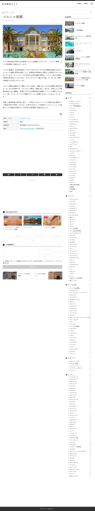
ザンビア (80, 235)
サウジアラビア (80, 137)
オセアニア (79, 358)
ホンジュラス (80, 349)
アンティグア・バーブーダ (80, 292)
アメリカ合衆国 (80, 288)
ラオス (80, 180)
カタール (80, 130)
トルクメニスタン (80, 151)
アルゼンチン (80, 290)
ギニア (80, 224)
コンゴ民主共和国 (80, 231)
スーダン (80, 240)
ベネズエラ (80, 342)
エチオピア (80, 208)
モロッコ (80, 271)
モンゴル (80, 175)
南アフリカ (80, 280)
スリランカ (80, 144)
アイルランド (80, 379)
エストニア (80, 395)
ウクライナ (80, 393)
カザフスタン (80, 128)
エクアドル (80, 297)
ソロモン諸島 (80, 363)
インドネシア (80, 119)
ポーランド (80, 455)
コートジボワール (80, 233)
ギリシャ (80, 404)
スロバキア (80, 420)
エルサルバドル (80, 299)
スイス (80, 413)
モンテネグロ (80, 462)
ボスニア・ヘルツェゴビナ (80, 451)
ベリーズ (80, 344)
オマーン (80, 126)
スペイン (80, 417)
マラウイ (80, 267)
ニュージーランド (80, 365)
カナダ (80, 301)
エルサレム (80, 124)
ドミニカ (80, 324)
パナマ (80, 335)
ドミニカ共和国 (80, 326)
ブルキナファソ (80, 257)
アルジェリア (80, 199)
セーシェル (80, 244)
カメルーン (80, 212)
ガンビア (80, 219)
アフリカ (79, 196)
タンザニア (80, 246)
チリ (80, 322)
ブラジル (80, 340)
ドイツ (80, 431)
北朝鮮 (80, 187)
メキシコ (80, 353)
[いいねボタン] (60, 114)
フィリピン (80, 166)
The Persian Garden (27, 128)
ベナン (80, 260)
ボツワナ (80, 262)
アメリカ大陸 (79, 285)
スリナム (80, 315)
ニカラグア (80, 328)
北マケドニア (80, 476)
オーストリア (80, 399)
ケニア (80, 226)
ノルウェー (80, 433)
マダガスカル (80, 264)
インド (80, 117)
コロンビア (80, 310)
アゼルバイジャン (80, 101)
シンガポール (80, 142)
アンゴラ (80, 201)
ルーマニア (80, 471)
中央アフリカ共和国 (80, 278)
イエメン (80, 108)
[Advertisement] (32, 151)
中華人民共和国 (80, 184)
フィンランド (80, 440)
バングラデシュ (80, 157)
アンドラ (80, 386)
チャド (80, 249)
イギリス (80, 388)
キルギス (80, 135)
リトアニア (80, 467)
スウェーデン (80, 415)
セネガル (80, 242)
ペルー (80, 346)
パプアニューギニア (80, 368)
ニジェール (80, 255)
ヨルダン (80, 178)
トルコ (80, 153)
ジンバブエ (80, 237)
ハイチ (80, 331)
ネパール (80, 155)
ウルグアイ (80, 295)
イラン (12, 12)
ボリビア (80, 351)
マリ (80, 269)
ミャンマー (80, 173)
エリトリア (80, 210)
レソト (80, 276)
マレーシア (80, 171)
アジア (6, 12)
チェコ (80, 426)
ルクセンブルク (80, 469)
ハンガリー (80, 435)
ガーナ (80, 222)
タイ (80, 146)
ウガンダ (80, 204)
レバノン (80, 182)
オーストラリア (80, 361)
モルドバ (80, 460)
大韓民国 (80, 189)
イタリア (80, 390)
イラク (80, 112)
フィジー (80, 370)
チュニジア (80, 251)
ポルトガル (80, 453)
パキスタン (80, 162)
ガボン (80, 217)
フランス (80, 442)
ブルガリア (80, 444)
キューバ (80, 304)
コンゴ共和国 (80, 228)
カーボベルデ (80, 215)
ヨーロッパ (79, 375)
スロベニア (80, 422)
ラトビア (80, 465)
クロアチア (80, 406)
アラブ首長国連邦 (80, 106)
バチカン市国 (80, 438)
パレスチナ (80, 164)
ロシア (80, 473)
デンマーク (80, 428)
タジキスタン (80, 148)
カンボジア (80, 133)
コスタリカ (80, 308)
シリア (80, 139)
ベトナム (80, 169)
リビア (80, 273)
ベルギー (80, 449)
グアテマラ (80, 306)
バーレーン (80, 160)
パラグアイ (80, 337)
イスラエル (80, 110)
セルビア (80, 424)
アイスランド (80, 377)
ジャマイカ (80, 313)
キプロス (80, 401)
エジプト (80, 206)
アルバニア (80, 381)
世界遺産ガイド (10, 4)
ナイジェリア (80, 253)
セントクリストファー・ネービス (80, 317)
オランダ (80, 397)
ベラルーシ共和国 (80, 446)
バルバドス (80, 333)
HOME (79, 3)
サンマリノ (80, 408)
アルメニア (80, 383)
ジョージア (80, 410)
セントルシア (80, 319)
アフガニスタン (80, 103)
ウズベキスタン (80, 121)
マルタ (80, 458)
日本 (80, 191)
